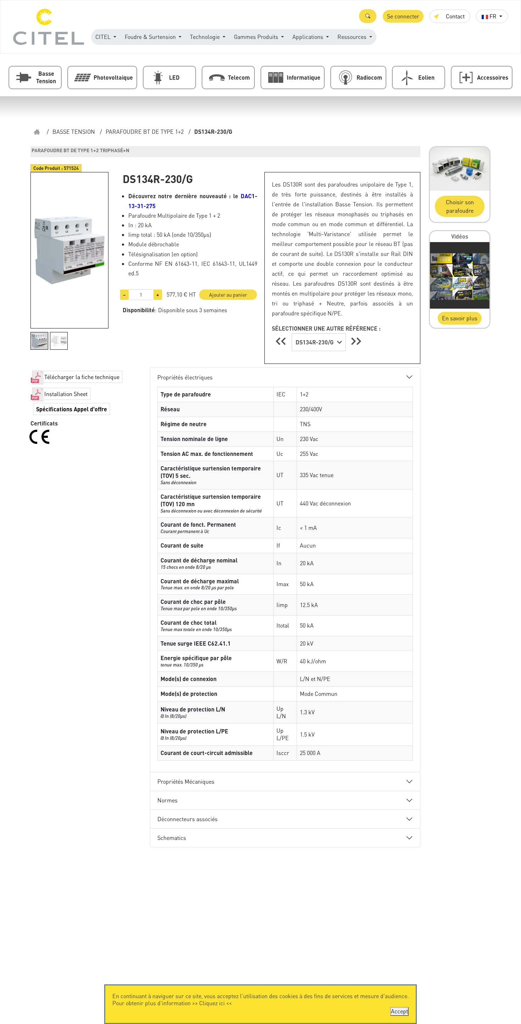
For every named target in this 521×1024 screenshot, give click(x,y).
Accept (399, 1011)
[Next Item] (356, 341)
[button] (368, 16)
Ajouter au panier (228, 294)
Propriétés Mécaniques (185, 781)
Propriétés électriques (185, 377)
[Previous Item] (282, 341)
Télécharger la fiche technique (81, 377)
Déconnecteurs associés (187, 819)
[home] (37, 131)
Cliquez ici (212, 1003)
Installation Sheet (66, 393)
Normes (167, 800)
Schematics (171, 837)
